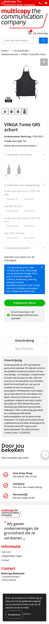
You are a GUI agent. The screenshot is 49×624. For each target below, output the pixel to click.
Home (4, 50)
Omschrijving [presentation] (24, 340)
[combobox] (20, 41)
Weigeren (27, 614)
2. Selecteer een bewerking (21, 185)
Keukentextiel (21, 50)
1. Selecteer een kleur (18, 154)
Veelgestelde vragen (11, 555)
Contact (5, 560)
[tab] (24, 340)
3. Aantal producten (17, 248)
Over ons (6, 551)
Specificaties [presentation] (24, 348)
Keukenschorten (9, 54)
